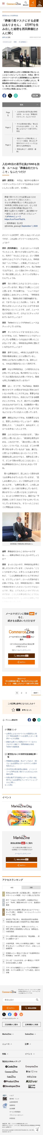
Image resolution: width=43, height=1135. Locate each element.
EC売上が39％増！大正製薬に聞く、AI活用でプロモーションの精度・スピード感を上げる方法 (23, 894)
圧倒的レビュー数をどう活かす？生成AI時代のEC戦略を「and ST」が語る (23, 954)
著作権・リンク (14, 1099)
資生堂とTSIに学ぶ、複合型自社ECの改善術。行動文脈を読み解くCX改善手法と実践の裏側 (23, 920)
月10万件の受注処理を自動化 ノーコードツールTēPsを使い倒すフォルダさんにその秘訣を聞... (21, 771)
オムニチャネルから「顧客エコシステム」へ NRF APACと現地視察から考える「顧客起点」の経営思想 (23, 929)
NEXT (35, 693)
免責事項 (12, 1105)
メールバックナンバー (23, 650)
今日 (12, 887)
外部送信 (12, 1118)
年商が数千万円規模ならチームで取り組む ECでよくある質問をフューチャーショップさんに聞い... (22, 779)
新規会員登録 (22, 656)
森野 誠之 (5, 37)
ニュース (6, 1044)
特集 (4, 1053)
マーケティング (7, 42)
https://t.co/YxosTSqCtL (15, 219)
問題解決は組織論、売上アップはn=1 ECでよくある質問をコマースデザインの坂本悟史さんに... (21, 763)
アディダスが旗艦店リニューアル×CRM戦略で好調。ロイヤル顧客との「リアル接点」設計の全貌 (23, 970)
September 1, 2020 (30, 226)
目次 (21, 104)
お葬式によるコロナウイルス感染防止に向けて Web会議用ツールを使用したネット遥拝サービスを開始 (21, 736)
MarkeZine (6, 1034)
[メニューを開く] (3, 3)
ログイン (22, 662)
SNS (15, 42)
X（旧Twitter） (23, 42)
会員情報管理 (14, 1102)
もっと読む (9, 785)
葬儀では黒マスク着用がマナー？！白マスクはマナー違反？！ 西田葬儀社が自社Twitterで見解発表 (21, 744)
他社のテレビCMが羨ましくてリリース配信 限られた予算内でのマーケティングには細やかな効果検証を (27, 142)
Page (8, 127)
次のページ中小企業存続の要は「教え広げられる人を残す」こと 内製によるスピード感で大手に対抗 (21, 681)
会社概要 (12, 1108)
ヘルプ (12, 1095)
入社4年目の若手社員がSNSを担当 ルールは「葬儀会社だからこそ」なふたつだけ (27, 114)
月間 (31, 887)
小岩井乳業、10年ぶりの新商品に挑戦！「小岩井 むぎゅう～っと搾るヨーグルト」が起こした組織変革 (23, 945)
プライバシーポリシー (16, 1115)
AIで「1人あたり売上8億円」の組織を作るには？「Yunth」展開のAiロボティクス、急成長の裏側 (23, 902)
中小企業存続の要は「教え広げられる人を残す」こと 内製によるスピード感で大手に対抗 (27, 127)
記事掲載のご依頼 (31, 1024)
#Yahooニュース (14, 216)
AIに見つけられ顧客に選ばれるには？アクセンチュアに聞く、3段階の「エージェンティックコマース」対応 (23, 912)
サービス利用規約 (15, 1112)
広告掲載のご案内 (11, 1024)
